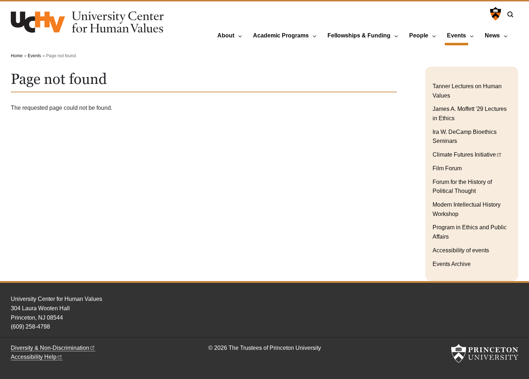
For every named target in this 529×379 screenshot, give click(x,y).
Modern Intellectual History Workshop (467, 209)
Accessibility (33, 357)
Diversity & (50, 348)
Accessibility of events (461, 250)
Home (17, 55)
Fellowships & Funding (358, 35)
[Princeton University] (494, 14)
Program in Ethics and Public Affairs (470, 232)
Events (457, 35)
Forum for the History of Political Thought (462, 186)
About (225, 35)
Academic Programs (281, 35)
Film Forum (447, 168)
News (492, 35)
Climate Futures (464, 155)
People (418, 35)
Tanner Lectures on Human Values (467, 91)
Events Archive (452, 264)
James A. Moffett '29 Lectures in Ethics (470, 113)
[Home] (87, 25)
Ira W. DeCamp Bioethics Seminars (465, 136)
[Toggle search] (510, 14)
